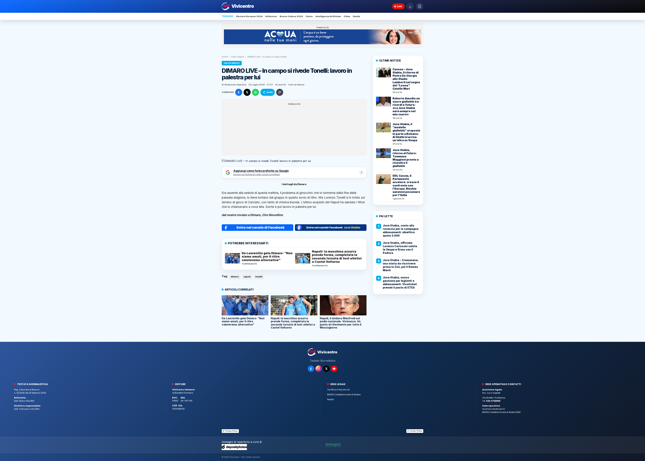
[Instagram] (318, 369)
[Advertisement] (294, 129)
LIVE (399, 6)
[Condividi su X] (247, 92)
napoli (247, 276)
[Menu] (419, 6)
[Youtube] (334, 369)
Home (225, 56)
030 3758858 (493, 400)
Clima (347, 16)
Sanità (356, 16)
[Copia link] (279, 92)
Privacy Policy (231, 431)
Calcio (309, 16)
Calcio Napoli (237, 56)
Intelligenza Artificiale (328, 16)
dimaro (235, 276)
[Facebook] (311, 369)
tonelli (258, 276)
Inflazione (271, 16)
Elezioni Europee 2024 (249, 16)
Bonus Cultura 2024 (291, 16)
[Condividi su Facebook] (238, 92)
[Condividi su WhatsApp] (255, 92)
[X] (326, 369)
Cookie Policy (416, 431)
